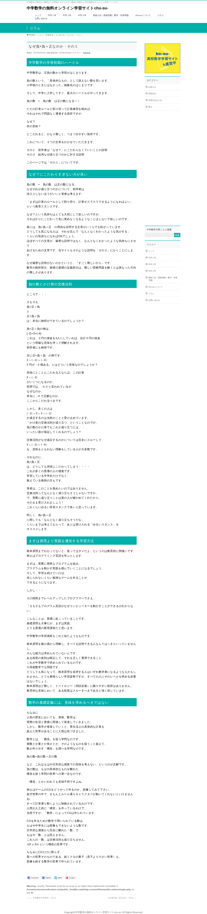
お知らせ (152, 87)
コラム (151, 293)
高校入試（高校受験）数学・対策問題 (162, 278)
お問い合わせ (154, 300)
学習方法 (86, 53)
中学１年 (152, 258)
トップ (151, 251)
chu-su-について (155, 287)
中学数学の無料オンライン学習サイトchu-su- (67, 8)
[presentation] (37, 360)
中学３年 (152, 271)
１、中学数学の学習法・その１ (41, 898)
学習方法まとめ (155, 100)
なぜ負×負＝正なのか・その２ (122, 898)
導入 (150, 107)
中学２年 (152, 264)
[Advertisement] (162, 170)
